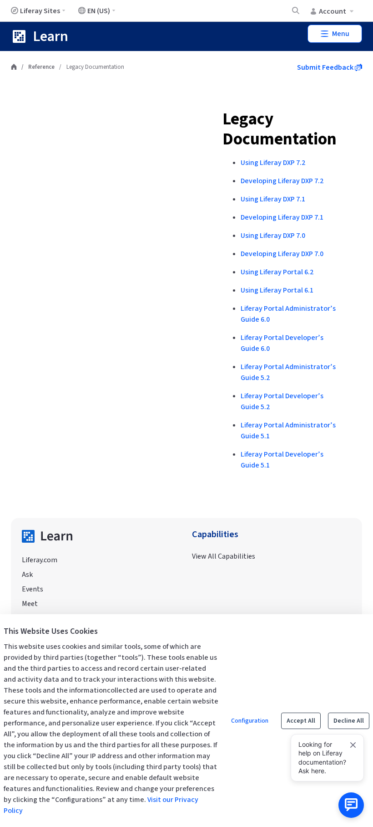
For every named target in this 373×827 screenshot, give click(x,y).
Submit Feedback (326, 67)
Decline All (348, 720)
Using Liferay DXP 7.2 (273, 163)
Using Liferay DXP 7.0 (273, 236)
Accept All (301, 720)
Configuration (249, 720)
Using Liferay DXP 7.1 (273, 199)
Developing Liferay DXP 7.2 (282, 181)
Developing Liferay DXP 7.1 (282, 217)
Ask (27, 575)
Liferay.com (39, 560)
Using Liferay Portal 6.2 (277, 272)
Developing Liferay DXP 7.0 (282, 254)
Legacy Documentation (279, 129)
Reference (41, 67)
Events (32, 589)
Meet (30, 604)
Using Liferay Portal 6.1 (277, 290)
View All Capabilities (223, 556)
